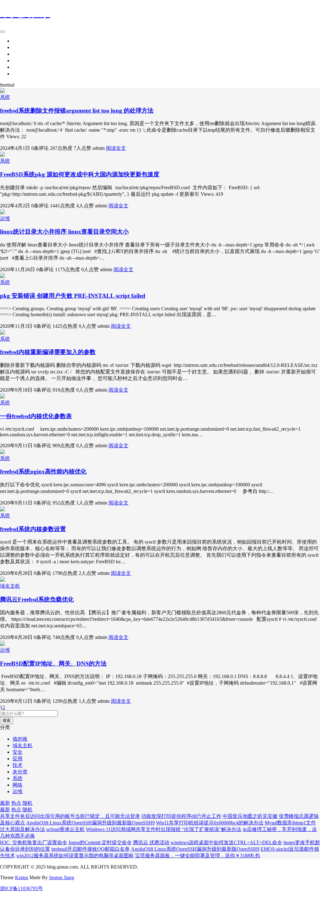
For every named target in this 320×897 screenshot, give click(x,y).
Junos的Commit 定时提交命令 (100, 842)
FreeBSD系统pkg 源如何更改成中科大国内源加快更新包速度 (79, 174)
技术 (17, 54)
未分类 (20, 771)
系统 (17, 40)
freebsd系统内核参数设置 (33, 529)
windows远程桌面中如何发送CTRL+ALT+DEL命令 (226, 842)
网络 (17, 47)
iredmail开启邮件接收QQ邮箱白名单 (90, 849)
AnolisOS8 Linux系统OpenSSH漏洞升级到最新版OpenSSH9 (90, 822)
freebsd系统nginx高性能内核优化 (43, 471)
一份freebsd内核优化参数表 (36, 416)
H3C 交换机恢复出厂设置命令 (33, 842)
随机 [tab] (27, 803)
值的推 (20, 739)
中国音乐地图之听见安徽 (250, 816)
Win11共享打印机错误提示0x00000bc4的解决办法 (209, 822)
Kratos (21, 877)
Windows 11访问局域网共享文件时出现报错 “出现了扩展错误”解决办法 (163, 829)
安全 (17, 60)
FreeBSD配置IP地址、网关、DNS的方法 (53, 663)
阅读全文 (116, 148)
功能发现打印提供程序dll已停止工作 (181, 816)
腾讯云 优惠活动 (151, 842)
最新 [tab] (5, 803)
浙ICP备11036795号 (21, 888)
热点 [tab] (16, 803)
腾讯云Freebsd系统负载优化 (37, 599)
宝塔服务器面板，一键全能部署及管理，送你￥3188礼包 (197, 855)
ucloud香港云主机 (65, 829)
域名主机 (10, 586)
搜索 (6, 720)
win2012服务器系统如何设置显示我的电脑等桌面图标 (75, 855)
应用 (17, 73)
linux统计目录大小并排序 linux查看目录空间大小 (64, 231)
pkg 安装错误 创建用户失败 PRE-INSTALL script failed (72, 295)
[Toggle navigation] (2, 32)
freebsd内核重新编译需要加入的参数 (48, 352)
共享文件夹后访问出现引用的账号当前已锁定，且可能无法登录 (70, 816)
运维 (17, 67)
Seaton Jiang (61, 877)
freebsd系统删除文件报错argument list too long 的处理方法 (76, 110)
